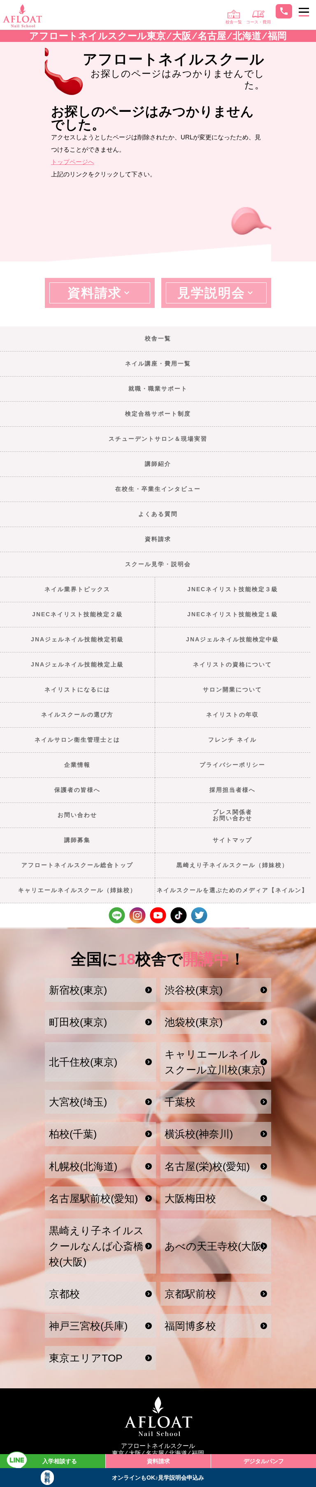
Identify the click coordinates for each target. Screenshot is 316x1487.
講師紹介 (158, 463)
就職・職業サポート (158, 388)
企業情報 (77, 764)
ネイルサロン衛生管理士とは (77, 739)
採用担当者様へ (232, 789)
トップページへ (72, 161)
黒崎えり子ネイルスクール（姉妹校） (232, 865)
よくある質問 (158, 514)
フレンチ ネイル (232, 739)
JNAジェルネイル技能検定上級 (77, 664)
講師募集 (77, 840)
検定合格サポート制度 (158, 413)
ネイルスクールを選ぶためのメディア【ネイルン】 (232, 890)
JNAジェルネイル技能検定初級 (77, 639)
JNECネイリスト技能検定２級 (77, 614)
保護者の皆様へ (77, 789)
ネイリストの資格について (232, 664)
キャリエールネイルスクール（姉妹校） (77, 890)
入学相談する (59, 1461)
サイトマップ (232, 840)
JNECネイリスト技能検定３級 (232, 589)
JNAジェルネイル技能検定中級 (232, 639)
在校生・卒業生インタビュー (158, 489)
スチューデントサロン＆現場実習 (158, 438)
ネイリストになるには (77, 689)
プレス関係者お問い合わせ (232, 815)
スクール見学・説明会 (158, 564)
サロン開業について (232, 689)
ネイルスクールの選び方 (77, 714)
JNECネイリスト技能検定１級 (232, 614)
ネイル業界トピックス (77, 589)
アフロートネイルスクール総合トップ (77, 865)
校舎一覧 (158, 338)
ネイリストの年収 (232, 714)
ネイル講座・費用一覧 (158, 363)
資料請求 (158, 539)
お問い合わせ (77, 815)
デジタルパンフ (264, 1461)
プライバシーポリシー (232, 764)
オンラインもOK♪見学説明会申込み (124, 1477)
